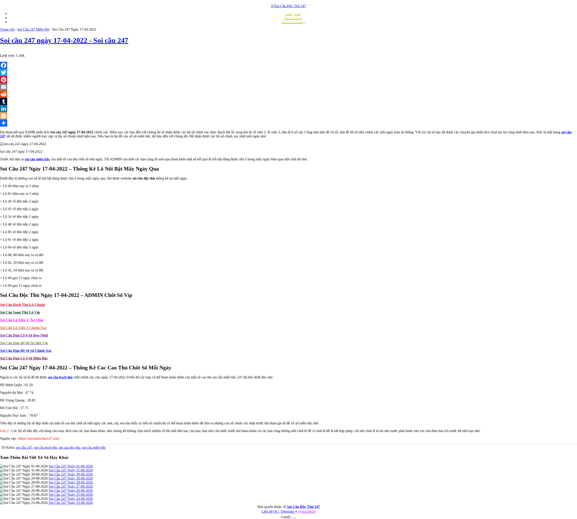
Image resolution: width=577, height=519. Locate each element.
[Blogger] (288, 115)
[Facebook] (288, 65)
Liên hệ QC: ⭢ (288, 511)
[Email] (288, 87)
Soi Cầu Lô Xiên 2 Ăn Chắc (22, 320)
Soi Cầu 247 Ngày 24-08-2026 (71, 499)
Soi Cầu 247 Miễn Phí (33, 29)
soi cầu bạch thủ (45, 447)
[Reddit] (288, 94)
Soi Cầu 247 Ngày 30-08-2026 (71, 474)
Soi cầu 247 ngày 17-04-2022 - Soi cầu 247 (64, 40)
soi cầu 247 (24, 447)
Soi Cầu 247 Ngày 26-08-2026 (71, 490)
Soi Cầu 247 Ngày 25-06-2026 (71, 494)
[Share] (288, 123)
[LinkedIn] (288, 108)
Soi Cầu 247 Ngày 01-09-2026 (71, 466)
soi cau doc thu (69, 447)
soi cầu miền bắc (94, 447)
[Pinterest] (288, 79)
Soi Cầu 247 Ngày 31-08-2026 (71, 470)
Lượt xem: (7, 55)
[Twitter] (288, 72)
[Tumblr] (288, 101)
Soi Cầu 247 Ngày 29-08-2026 (71, 478)
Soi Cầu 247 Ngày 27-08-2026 (71, 486)
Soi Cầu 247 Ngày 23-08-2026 (71, 503)
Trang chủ (7, 29)
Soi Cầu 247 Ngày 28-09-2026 (71, 482)
